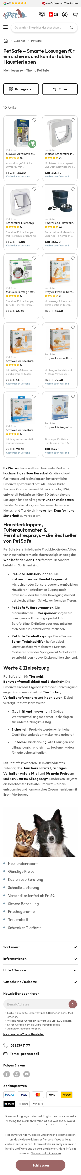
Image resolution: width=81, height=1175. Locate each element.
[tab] (40, 947)
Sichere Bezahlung (23, 903)
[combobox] (44, 27)
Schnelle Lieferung (23, 887)
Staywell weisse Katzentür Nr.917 (27, 361)
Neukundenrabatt (23, 863)
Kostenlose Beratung (25, 879)
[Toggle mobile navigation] (5, 27)
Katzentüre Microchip (20, 223)
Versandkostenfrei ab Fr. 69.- (32, 895)
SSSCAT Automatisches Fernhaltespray (32, 154)
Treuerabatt (18, 919)
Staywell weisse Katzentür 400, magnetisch (34, 430)
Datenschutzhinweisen (46, 1153)
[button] (54, 14)
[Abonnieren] (73, 1004)
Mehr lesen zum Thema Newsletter (23, 1034)
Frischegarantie (21, 911)
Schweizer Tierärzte (25, 927)
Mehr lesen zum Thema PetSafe (26, 70)
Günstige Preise (21, 871)
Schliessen (40, 1165)
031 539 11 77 (20, 1045)
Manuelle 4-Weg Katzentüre (24, 292)
